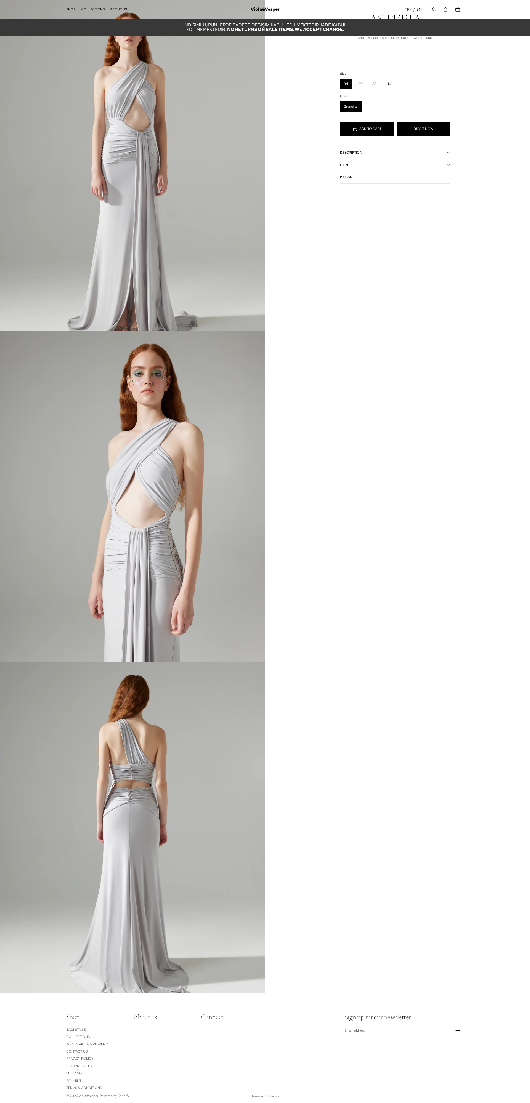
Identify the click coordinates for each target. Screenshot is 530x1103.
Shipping (74, 1073)
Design (346, 177)
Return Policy (79, 1066)
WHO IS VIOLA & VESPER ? (87, 1044)
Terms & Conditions (84, 1088)
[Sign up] (458, 1031)
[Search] (434, 9)
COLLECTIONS (78, 1037)
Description (351, 152)
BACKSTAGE (76, 1029)
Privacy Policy (80, 1058)
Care (344, 165)
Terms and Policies (265, 1096)
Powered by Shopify (114, 1096)
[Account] (445, 9)
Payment (73, 1080)
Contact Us (77, 1051)
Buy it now (423, 129)
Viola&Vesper (88, 1096)
